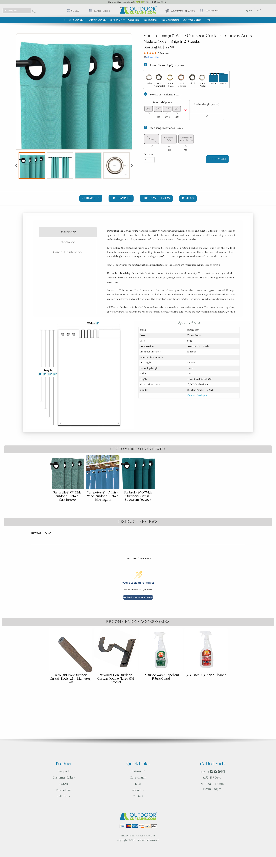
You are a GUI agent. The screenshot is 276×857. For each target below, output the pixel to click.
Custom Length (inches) (206, 104)
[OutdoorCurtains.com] (138, 10)
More (208, 20)
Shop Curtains (77, 20)
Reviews (64, 784)
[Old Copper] (181, 77)
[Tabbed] (213, 77)
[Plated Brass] (170, 77)
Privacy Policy (128, 836)
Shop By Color (117, 20)
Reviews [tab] (36, 532)
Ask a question (152, 57)
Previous (16, 165)
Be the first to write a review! (138, 597)
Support (64, 771)
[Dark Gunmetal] (158, 77)
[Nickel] (149, 77)
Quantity (149, 155)
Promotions (63, 790)
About (138, 790)
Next (131, 165)
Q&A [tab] (48, 532)
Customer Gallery (192, 20)
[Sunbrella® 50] (74, 91)
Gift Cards (63, 796)
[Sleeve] (223, 77)
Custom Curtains (98, 20)
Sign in (249, 11)
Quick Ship (133, 20)
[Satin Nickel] (202, 77)
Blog (138, 784)
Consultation (138, 778)
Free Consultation (170, 20)
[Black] (192, 77)
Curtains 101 (138, 771)
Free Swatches (150, 20)
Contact (138, 796)
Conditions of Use (145, 836)
